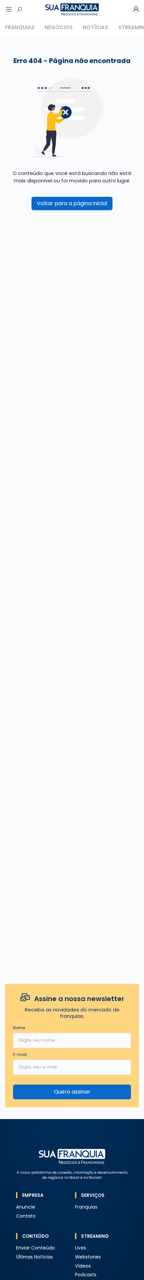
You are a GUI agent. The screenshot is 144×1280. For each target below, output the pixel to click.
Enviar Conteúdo (35, 1248)
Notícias (95, 27)
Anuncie (25, 1207)
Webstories (88, 1257)
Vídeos (83, 1266)
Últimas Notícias (34, 1257)
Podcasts (85, 1275)
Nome (19, 1028)
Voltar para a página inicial (72, 203)
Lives (80, 1248)
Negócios (59, 27)
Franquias (19, 27)
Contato (26, 1216)
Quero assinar (72, 1092)
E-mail (20, 1054)
